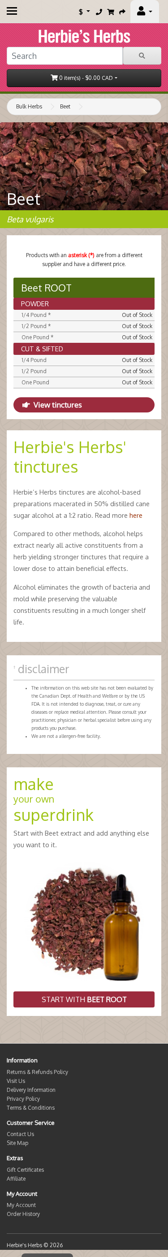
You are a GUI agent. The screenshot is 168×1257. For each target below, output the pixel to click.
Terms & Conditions (31, 1107)
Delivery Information (31, 1089)
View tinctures (58, 404)
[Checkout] (122, 11)
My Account (21, 1205)
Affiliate (16, 1178)
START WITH (84, 999)
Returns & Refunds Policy (37, 1072)
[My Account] (144, 11)
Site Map (17, 1143)
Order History (23, 1214)
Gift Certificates (25, 1169)
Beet (65, 106)
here (135, 515)
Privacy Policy (23, 1098)
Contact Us (20, 1134)
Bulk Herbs (29, 106)
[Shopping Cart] (110, 11)
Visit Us (16, 1081)
